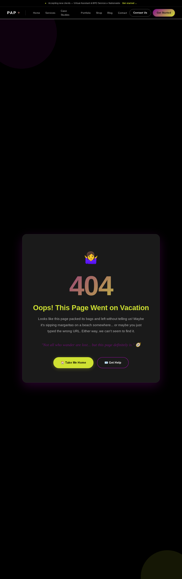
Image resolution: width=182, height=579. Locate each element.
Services (50, 12)
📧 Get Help (113, 362)
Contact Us (140, 12)
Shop (99, 12)
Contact (122, 12)
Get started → (129, 3)
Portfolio (86, 12)
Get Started (164, 12)
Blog (110, 12)
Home (36, 12)
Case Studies (65, 12)
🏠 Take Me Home (73, 362)
